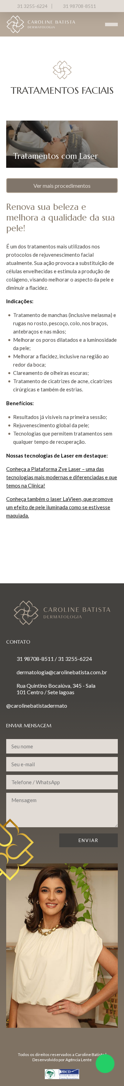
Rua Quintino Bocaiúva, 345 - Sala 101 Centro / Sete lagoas (56, 688)
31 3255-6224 (32, 6)
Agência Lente (78, 1059)
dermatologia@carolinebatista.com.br (62, 672)
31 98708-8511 (79, 6)
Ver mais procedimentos (62, 185)
